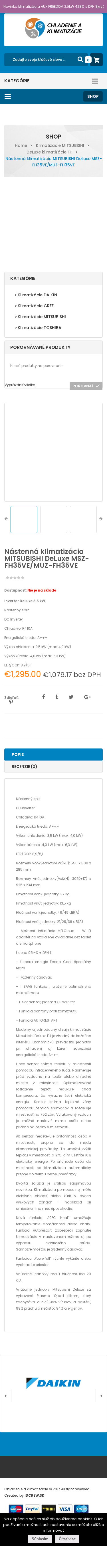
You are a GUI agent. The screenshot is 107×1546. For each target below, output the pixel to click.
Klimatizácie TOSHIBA (39, 327)
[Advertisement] (53, 224)
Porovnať (83, 386)
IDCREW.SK (34, 1495)
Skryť (99, 6)
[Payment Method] (16, 1509)
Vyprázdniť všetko (20, 384)
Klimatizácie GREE (36, 306)
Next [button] (101, 519)
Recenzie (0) (24, 766)
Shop (93, 96)
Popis (18, 754)
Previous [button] (6, 519)
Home (21, 145)
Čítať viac (67, 1539)
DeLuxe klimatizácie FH (49, 152)
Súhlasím (40, 1539)
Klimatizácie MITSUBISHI (60, 145)
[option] (53, 452)
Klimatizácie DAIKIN (37, 295)
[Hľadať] (80, 59)
